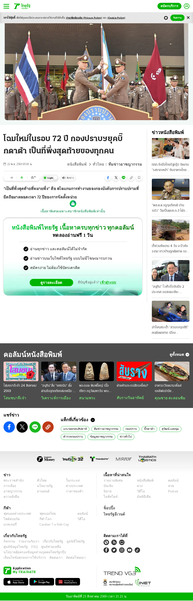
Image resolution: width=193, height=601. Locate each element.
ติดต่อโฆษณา (68, 558)
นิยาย (107, 492)
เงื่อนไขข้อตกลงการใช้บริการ (22, 558)
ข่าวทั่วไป (123, 436)
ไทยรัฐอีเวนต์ (113, 514)
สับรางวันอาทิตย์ (129, 398)
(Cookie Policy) (116, 18)
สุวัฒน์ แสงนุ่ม (166, 429)
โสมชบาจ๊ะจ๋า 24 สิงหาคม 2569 (20, 388)
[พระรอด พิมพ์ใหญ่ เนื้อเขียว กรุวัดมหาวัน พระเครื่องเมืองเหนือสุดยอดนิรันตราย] (96, 371)
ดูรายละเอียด (53, 282)
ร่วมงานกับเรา (27, 542)
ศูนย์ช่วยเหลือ (46, 547)
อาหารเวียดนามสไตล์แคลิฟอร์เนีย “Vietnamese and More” (168, 389)
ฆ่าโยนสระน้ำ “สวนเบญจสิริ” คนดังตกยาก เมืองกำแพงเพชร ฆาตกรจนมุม (170, 331)
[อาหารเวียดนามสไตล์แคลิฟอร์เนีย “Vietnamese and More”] (172, 371)
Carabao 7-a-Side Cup (53, 525)
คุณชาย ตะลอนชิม (168, 398)
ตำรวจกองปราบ (72, 436)
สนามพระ (86, 398)
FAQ (31, 547)
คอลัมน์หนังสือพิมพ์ (31, 354)
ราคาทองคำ (73, 492)
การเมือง (9, 486)
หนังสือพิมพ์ (84, 164)
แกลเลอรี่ (10, 525)
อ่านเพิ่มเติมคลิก (84, 18)
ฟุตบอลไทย (43, 514)
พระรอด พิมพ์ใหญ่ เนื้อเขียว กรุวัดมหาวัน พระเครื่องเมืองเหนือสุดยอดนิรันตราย (95, 389)
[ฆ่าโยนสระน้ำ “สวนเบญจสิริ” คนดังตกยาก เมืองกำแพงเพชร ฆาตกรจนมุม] (170, 311)
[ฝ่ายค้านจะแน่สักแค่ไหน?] (134, 371)
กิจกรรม (9, 542)
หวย (169, 486)
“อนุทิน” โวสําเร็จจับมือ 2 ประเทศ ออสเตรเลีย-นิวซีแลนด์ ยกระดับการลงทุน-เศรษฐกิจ (168, 290)
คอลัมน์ (171, 481)
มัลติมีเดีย (142, 497)
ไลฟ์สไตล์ (110, 497)
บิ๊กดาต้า (146, 429)
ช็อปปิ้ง (109, 508)
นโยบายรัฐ (43, 486)
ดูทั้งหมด (177, 354)
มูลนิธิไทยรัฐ (70, 542)
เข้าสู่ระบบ (107, 282)
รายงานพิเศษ (112, 481)
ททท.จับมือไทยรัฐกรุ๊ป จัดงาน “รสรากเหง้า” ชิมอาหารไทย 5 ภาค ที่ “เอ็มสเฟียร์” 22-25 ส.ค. (170, 168)
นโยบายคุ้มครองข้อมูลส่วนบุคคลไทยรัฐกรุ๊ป (31, 552)
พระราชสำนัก (12, 481)
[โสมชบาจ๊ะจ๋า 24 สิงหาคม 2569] (21, 371)
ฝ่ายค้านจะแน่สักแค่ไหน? (132, 385)
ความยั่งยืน (11, 497)
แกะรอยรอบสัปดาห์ (74, 429)
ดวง (138, 486)
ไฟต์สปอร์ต (11, 519)
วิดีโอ (139, 492)
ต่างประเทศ (72, 486)
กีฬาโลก (41, 519)
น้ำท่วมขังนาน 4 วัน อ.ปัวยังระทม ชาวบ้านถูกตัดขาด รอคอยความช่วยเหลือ (170, 249)
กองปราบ (128, 429)
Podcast (172, 492)
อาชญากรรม (12, 492)
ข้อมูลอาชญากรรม (100, 436)
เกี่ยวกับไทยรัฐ (49, 542)
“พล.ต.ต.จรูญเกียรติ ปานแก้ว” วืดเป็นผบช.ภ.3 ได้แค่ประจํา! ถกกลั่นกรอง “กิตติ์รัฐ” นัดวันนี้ (169, 209)
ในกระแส (71, 481)
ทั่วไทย (104, 164)
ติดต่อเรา (50, 558)
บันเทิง (108, 486)
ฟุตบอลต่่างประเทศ (16, 514)
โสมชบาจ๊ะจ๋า (13, 398)
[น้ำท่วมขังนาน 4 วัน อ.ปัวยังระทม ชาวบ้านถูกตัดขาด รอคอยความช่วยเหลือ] (170, 230)
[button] (108, 178)
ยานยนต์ (41, 492)
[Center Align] (188, 18)
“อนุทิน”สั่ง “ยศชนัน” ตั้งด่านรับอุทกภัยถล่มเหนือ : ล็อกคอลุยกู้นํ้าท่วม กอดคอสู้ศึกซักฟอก (58, 389)
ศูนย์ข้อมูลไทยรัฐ (14, 547)
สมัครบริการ (170, 6)
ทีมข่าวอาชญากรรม (104, 429)
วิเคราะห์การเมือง (54, 398)
